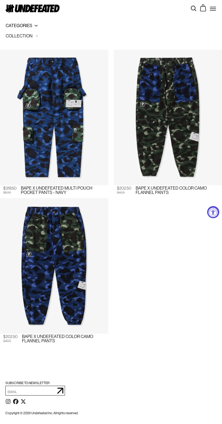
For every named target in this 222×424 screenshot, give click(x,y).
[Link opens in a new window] (8, 402)
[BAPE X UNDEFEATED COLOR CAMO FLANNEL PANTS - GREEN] (168, 117)
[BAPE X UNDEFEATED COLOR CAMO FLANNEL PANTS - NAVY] (54, 266)
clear (37, 35)
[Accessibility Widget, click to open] (213, 212)
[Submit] (60, 390)
